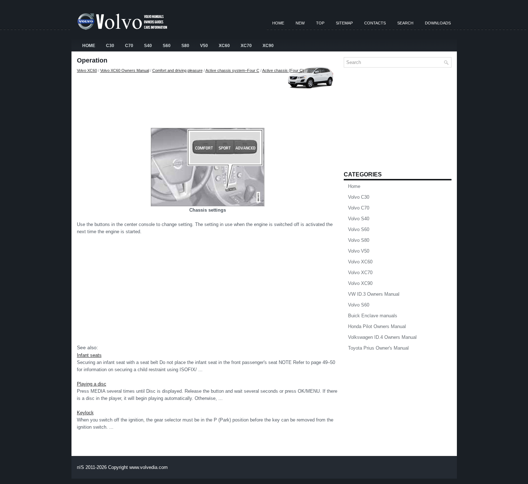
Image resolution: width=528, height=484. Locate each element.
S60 (167, 45)
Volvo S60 (358, 229)
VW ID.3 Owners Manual (373, 294)
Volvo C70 (358, 208)
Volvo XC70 (360, 272)
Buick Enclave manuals (372, 315)
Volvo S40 (358, 218)
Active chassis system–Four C (232, 70)
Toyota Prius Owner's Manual (378, 348)
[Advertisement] (207, 98)
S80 (185, 45)
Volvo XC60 (87, 70)
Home (278, 23)
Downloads (438, 23)
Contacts (375, 23)
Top (320, 23)
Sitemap (344, 23)
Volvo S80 (358, 240)
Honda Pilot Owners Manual (377, 326)
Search (405, 23)
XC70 (246, 45)
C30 (110, 45)
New (300, 23)
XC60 (224, 45)
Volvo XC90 (360, 283)
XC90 (268, 45)
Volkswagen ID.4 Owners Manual (382, 337)
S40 (148, 45)
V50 (204, 45)
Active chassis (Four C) (283, 70)
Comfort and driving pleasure (177, 70)
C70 (129, 45)
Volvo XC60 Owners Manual (124, 70)
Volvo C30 (358, 197)
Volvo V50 (358, 251)
